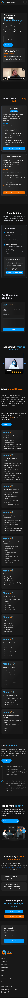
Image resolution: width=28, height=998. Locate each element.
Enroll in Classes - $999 (14, 912)
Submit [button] (14, 941)
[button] (10, 821)
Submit (13, 329)
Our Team (4, 964)
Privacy (3, 982)
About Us (4, 961)
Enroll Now (8, 45)
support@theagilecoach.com (12, 867)
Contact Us (4, 967)
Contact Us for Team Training (14, 272)
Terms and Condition (7, 978)
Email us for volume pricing (10, 821)
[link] (2, 992)
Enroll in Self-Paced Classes (14, 193)
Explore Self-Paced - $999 (14, 916)
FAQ (2, 970)
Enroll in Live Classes (14, 148)
